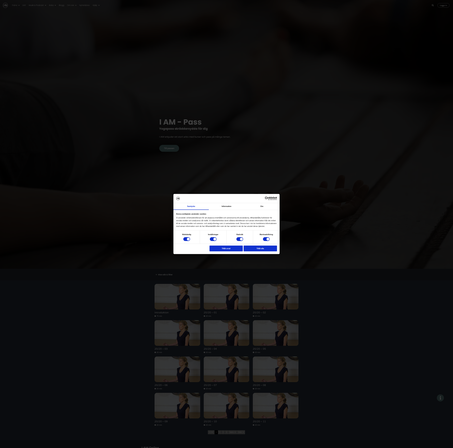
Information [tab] (226, 206)
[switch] (213, 239)
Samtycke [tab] (191, 206)
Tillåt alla (260, 248)
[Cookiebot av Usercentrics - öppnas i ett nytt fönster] (266, 198)
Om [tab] (261, 206)
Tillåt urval (226, 248)
